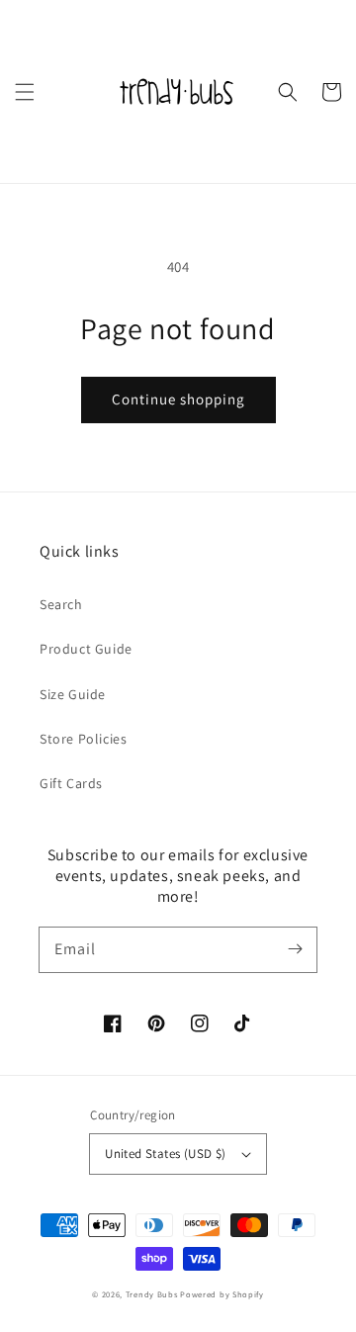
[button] (24, 92)
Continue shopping (178, 399)
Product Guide (86, 649)
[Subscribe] (294, 949)
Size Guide (73, 694)
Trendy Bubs (152, 1293)
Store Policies (83, 739)
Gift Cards (71, 783)
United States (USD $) (165, 1153)
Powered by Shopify (222, 1293)
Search (61, 604)
